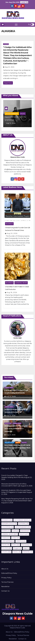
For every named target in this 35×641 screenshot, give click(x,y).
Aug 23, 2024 (9, 67)
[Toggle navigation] (16, 24)
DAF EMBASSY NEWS (22, 520)
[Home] (2, 24)
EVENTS (6, 531)
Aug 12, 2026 (11, 123)
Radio (26, 548)
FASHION (6, 44)
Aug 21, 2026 (10, 415)
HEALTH (18, 442)
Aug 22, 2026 (11, 396)
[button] (29, 24)
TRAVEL (17, 552)
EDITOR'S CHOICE (9, 442)
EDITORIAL (23, 523)
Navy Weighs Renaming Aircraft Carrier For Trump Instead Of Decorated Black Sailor (17, 447)
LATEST (15, 538)
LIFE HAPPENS (8, 541)
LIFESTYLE (21, 541)
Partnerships (26, 545)
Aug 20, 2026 (12, 233)
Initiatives (6, 538)
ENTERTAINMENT (11, 113)
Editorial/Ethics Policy (9, 573)
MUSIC (22, 113)
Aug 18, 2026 (12, 292)
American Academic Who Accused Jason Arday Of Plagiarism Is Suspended (15, 428)
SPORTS (6, 552)
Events (15, 531)
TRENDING (27, 552)
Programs (17, 548)
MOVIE (6, 545)
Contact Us (5, 591)
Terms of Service (7, 582)
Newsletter (5, 586)
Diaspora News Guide (18, 613)
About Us (4, 569)
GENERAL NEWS (21, 283)
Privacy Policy (6, 578)
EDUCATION (8, 423)
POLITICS (24, 442)
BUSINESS (9, 224)
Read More (8, 83)
